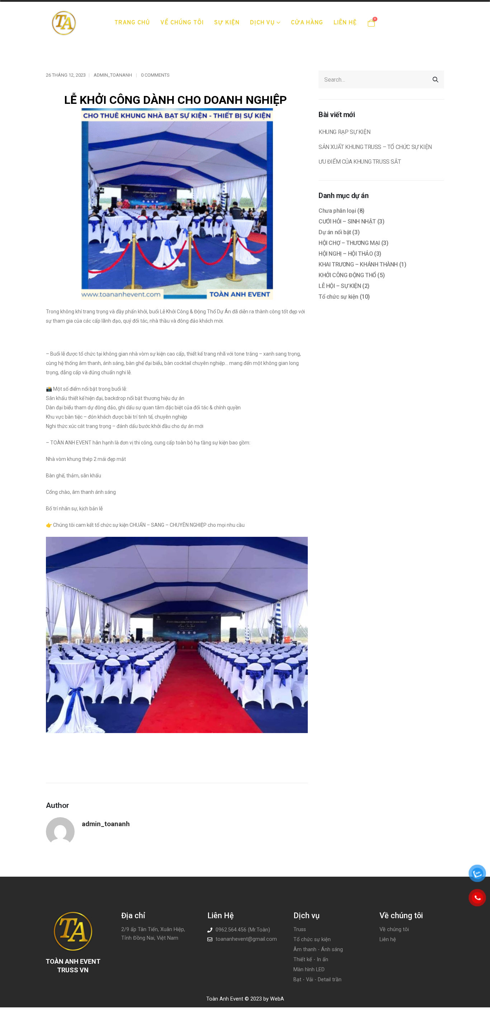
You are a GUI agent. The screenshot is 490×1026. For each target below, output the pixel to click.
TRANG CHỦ (132, 23)
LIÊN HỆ (345, 23)
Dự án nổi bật (335, 232)
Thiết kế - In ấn (310, 960)
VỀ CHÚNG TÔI (182, 23)
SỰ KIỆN (227, 23)
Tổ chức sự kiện (338, 296)
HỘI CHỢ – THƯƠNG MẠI (349, 243)
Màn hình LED (309, 970)
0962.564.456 (419, 17)
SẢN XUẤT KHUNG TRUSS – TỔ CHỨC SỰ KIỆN (375, 147)
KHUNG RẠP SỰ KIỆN (344, 132)
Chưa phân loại (337, 210)
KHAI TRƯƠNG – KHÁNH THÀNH (358, 264)
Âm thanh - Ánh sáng (318, 949)
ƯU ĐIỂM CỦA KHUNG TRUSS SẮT (360, 161)
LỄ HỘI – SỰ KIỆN (340, 286)
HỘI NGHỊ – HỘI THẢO (346, 253)
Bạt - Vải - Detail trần (317, 980)
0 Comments (155, 75)
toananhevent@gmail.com (246, 939)
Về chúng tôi (394, 929)
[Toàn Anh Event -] (63, 22)
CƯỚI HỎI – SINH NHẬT (347, 221)
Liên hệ (388, 939)
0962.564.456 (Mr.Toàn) (243, 930)
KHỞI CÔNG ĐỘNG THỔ (347, 275)
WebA (276, 999)
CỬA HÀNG (307, 23)
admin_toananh (113, 75)
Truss (299, 929)
